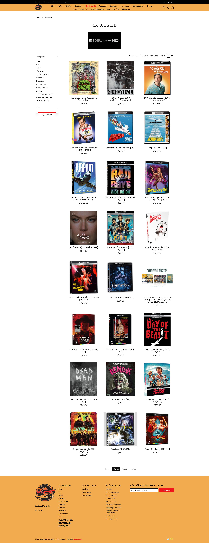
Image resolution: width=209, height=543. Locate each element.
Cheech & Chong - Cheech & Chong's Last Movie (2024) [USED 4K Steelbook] (157, 299)
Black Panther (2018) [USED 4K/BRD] (120, 248)
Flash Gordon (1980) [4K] (157, 449)
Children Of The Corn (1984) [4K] (83, 350)
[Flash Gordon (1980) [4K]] (157, 429)
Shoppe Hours (111, 495)
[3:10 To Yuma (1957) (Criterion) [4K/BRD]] (120, 78)
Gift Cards (125, 9)
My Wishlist (87, 495)
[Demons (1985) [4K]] (120, 379)
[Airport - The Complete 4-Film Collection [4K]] (84, 178)
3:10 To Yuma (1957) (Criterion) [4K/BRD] (120, 99)
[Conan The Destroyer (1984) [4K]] (120, 329)
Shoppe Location (112, 492)
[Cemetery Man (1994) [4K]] (120, 277)
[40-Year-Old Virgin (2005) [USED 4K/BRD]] (157, 78)
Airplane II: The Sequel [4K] (120, 148)
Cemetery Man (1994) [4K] (120, 297)
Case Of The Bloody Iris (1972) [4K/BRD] (84, 298)
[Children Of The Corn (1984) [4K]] (84, 329)
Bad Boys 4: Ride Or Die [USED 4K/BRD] (120, 198)
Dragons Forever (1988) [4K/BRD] (157, 400)
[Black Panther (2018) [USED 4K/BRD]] (120, 227)
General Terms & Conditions (113, 512)
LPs (38, 64)
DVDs (38, 68)
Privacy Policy (111, 519)
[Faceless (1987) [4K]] (120, 429)
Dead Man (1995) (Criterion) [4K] (84, 400)
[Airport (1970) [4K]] (157, 128)
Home (37, 17)
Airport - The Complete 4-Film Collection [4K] (84, 198)
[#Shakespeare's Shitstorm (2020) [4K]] (84, 78)
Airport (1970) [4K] (157, 148)
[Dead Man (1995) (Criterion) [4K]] (84, 379)
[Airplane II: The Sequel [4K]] (120, 128)
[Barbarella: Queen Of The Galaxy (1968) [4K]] (157, 178)
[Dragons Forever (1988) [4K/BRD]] (157, 379)
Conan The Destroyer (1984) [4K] (120, 350)
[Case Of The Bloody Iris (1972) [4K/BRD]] (84, 277)
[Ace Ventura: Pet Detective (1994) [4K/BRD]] (84, 128)
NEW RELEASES (97, 9)
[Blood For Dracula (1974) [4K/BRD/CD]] (157, 227)
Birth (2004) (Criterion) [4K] (83, 247)
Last (125, 469)
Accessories (42, 87)
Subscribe (166, 490)
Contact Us (110, 498)
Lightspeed (77, 539)
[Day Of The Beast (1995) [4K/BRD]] (157, 329)
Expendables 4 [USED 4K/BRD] (83, 450)
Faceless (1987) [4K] (120, 449)
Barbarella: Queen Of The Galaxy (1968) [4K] (157, 198)
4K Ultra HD (91, 6)
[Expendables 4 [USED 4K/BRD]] (84, 429)
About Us (109, 489)
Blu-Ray (40, 71)
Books (150, 6)
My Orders (86, 492)
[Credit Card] (168, 539)
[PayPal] (171, 539)
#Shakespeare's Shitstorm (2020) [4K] (84, 99)
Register (85, 489)
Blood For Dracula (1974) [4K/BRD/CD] (157, 248)
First (116, 469)
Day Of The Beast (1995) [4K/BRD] (157, 350)
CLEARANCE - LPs (80, 9)
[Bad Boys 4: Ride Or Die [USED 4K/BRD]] (120, 178)
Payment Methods (113, 505)
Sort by (145, 56)
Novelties (41, 84)
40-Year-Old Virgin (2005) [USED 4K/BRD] (157, 99)
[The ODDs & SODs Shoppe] (38, 7)
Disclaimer (110, 516)
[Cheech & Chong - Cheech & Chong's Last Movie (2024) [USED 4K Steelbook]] (157, 277)
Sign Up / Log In (168, 2)
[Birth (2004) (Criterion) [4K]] (84, 227)
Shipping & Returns (113, 508)
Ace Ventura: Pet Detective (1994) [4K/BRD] (83, 149)
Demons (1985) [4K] (120, 399)
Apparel (40, 78)
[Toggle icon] (164, 7)
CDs (38, 61)
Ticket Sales (111, 501)
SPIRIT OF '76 (113, 9)
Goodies (40, 81)
